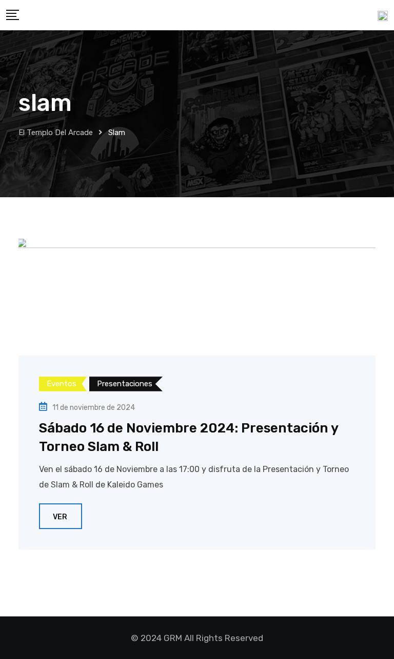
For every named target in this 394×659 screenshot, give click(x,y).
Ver (60, 517)
